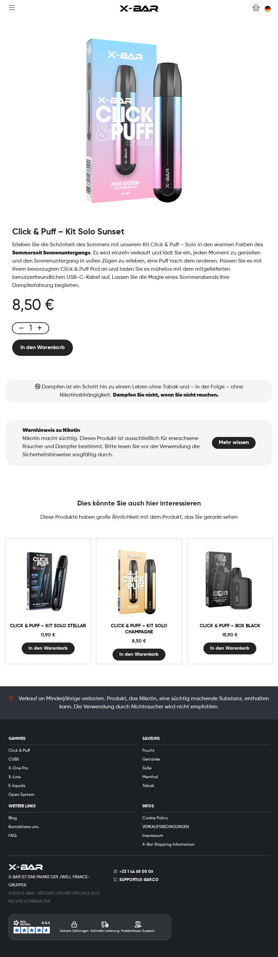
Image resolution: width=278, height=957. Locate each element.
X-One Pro (18, 768)
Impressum (152, 836)
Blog (12, 818)
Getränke (151, 760)
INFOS (148, 806)
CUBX (13, 760)
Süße (147, 768)
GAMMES (16, 739)
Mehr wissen (234, 442)
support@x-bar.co (139, 880)
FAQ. (12, 836)
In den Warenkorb (42, 347)
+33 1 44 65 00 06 (136, 872)
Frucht (148, 751)
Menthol (150, 777)
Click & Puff (19, 751)
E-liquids (16, 786)
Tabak (148, 786)
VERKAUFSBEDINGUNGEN (165, 827)
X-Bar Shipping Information (168, 845)
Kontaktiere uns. (23, 827)
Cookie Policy (155, 818)
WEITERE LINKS (22, 806)
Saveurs (151, 739)
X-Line (14, 777)
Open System (21, 795)
